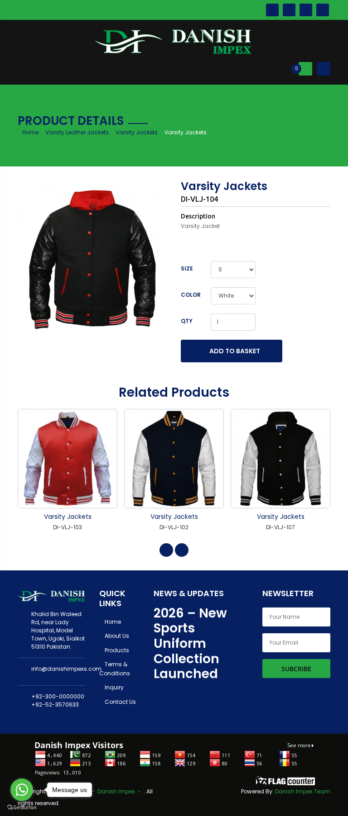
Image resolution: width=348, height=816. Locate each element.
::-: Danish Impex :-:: (116, 791)
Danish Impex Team (302, 791)
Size (187, 268)
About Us (116, 636)
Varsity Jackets (137, 132)
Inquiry (113, 687)
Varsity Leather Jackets (77, 132)
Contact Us (119, 702)
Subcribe (296, 668)
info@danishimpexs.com (66, 669)
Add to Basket (234, 351)
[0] (305, 68)
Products (116, 650)
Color (191, 295)
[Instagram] (306, 9)
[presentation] (166, 550)
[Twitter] (289, 9)
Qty (187, 321)
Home (30, 132)
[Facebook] (272, 9)
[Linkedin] (322, 9)
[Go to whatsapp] (21, 789)
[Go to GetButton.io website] (21, 807)
